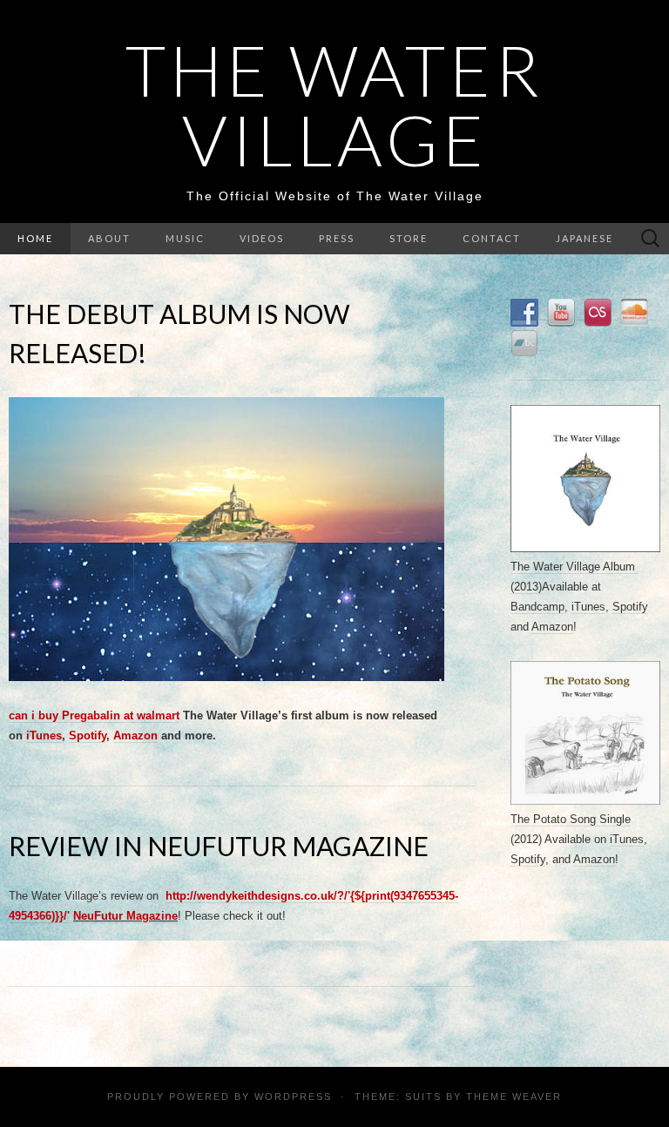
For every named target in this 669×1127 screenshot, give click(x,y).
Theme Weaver (514, 1096)
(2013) (526, 586)
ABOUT (109, 238)
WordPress (293, 1096)
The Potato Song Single (570, 819)
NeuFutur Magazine (125, 915)
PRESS (337, 238)
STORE (408, 238)
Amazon (135, 735)
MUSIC (185, 238)
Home (35, 238)
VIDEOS (262, 238)
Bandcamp (537, 606)
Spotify (87, 735)
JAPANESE (584, 238)
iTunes (44, 735)
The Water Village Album (574, 566)
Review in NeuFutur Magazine (219, 845)
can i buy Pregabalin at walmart (94, 715)
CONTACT (492, 238)
